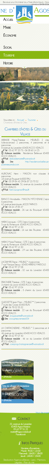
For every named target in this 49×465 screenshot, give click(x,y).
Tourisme (9, 55)
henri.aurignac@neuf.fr (19, 189)
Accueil (8, 19)
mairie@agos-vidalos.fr (20, 432)
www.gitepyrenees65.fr (19, 318)
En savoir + (7, 370)
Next (47, 91)
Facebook (21, 434)
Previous (2, 91)
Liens (33, 460)
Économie (9, 35)
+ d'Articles (7, 376)
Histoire (8, 63)
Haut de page (42, 412)
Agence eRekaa (21, 460)
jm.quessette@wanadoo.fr (21, 316)
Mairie (7, 27)
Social (7, 47)
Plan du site (29, 462)
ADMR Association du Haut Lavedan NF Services (14, 363)
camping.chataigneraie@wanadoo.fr (27, 344)
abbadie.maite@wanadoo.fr (22, 158)
